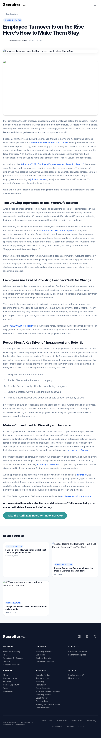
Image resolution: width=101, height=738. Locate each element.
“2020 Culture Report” (21, 325)
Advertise (7, 681)
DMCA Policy (91, 721)
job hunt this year (38, 179)
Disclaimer (70, 726)
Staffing (6, 661)
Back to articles (12, 14)
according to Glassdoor (48, 464)
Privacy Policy (61, 721)
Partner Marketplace (77, 655)
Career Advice (42, 701)
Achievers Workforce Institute (76, 496)
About (5, 675)
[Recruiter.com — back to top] (14, 4)
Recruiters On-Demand (13, 658)
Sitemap (82, 726)
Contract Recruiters (44, 658)
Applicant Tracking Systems (48, 691)
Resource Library (43, 678)
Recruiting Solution (44, 651)
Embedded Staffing (11, 651)
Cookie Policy (76, 721)
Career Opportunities (12, 685)
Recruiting (40, 681)
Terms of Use (46, 721)
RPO (5, 655)
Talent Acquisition (43, 688)
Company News (10, 678)
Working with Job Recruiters (48, 704)
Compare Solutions (11, 664)
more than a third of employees (57, 230)
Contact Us (8, 691)
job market (81, 474)
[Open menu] (95, 5)
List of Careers (42, 698)
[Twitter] (95, 636)
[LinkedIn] (79, 636)
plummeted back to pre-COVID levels (49, 142)
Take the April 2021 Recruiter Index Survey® (35, 515)
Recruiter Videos (43, 708)
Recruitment (41, 685)
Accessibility (57, 726)
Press (5, 688)
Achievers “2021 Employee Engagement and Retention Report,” (52, 164)
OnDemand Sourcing (45, 661)
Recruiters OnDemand (77, 651)
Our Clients (40, 655)
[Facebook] (87, 636)
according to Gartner (77, 450)
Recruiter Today (43, 675)
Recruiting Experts (44, 694)
